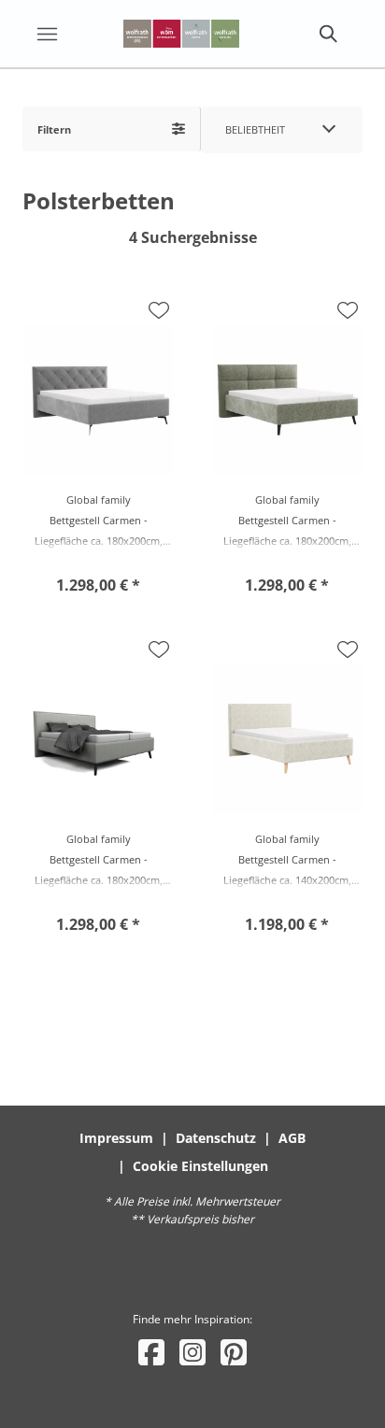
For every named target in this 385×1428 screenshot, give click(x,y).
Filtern (54, 129)
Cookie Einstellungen (200, 1166)
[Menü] (47, 34)
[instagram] (192, 1352)
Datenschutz (216, 1138)
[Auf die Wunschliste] (159, 310)
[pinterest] (234, 1352)
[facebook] (151, 1352)
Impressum (116, 1138)
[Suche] (327, 33)
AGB (292, 1138)
